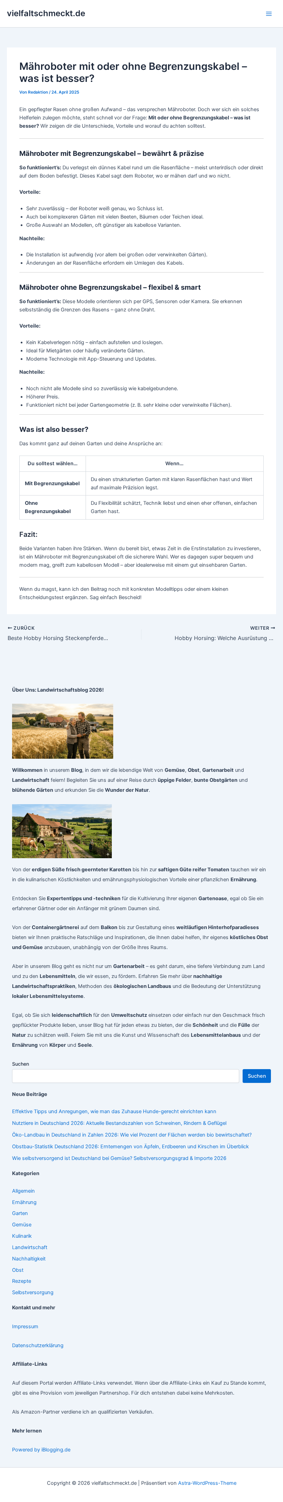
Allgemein (23, 1191)
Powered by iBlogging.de (41, 1450)
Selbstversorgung (32, 1292)
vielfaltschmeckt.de (46, 13)
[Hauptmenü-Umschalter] (269, 14)
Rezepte (21, 1281)
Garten (20, 1213)
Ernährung (24, 1202)
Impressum (25, 1326)
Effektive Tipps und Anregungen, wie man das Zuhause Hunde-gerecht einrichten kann (114, 1111)
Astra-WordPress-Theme (207, 1483)
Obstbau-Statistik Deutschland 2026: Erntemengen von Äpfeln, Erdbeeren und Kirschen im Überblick (130, 1146)
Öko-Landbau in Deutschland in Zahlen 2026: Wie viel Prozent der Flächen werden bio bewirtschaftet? (132, 1135)
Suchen (20, 1064)
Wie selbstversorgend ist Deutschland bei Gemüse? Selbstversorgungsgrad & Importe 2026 (119, 1158)
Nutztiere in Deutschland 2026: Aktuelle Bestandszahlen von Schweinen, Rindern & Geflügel (119, 1123)
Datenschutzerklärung (38, 1345)
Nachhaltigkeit (29, 1259)
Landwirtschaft (29, 1247)
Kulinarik (22, 1236)
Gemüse (21, 1225)
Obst (17, 1270)
